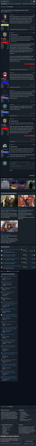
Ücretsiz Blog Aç (23, 413)
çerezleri (19, 438)
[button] (22, 4)
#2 (34, 32)
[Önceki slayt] (2, 184)
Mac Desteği (5, 428)
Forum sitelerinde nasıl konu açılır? (11, 258)
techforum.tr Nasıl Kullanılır (25, 415)
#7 (34, 144)
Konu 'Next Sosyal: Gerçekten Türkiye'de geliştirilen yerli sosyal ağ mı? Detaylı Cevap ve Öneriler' (9, 303)
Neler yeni (18, 3)
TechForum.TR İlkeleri (23, 414)
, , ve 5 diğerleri (19, 29)
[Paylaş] (33, 15)
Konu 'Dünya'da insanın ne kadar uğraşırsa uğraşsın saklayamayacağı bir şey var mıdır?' (9, 316)
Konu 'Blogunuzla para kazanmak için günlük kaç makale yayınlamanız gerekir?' (9, 365)
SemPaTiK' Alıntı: (14, 34)
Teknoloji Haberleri (28, 3)
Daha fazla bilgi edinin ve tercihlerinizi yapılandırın (10, 443)
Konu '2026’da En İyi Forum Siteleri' (9, 287)
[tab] (14, 189)
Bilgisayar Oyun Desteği (7, 426)
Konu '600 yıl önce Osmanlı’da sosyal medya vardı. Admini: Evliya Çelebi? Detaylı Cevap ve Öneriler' (9, 329)
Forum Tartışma (12, 252)
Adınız (11, 170)
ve (15, 87)
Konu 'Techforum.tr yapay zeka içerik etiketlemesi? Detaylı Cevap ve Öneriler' (9, 354)
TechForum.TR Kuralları (24, 417)
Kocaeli (8, 48)
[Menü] (1, 1)
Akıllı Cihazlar (5, 432)
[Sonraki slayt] (34, 184)
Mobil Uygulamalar (6, 433)
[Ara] (32, 1)
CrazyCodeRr (31, 251)
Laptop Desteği (5, 434)
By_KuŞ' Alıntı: (13, 146)
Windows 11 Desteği (6, 427)
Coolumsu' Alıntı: (14, 121)
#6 (34, 118)
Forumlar (4, 3)
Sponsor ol (22, 418)
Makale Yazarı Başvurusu (24, 420)
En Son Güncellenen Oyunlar (9, 193)
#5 (34, 104)
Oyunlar (2, 207)
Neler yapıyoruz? (23, 412)
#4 (34, 90)
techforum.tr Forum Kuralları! (10, 262)
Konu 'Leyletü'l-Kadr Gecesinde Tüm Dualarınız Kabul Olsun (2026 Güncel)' (9, 347)
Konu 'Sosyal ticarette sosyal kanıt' (9, 359)
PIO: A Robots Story (22, 208)
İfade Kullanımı (22, 416)
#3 (34, 72)
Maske (4, 252)
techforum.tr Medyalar (8, 179)
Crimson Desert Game (6, 234)
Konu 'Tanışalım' (5, 297)
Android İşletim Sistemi (6, 429)
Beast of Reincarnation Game (7, 208)
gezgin (4, 255)
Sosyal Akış (11, 3)
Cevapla (33, 27)
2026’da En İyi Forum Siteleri (9, 254)
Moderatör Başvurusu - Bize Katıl (25, 419)
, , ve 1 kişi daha (18, 69)
